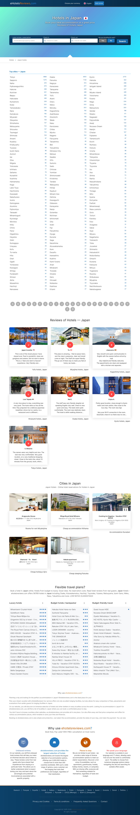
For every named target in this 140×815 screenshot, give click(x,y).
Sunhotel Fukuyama (60, 613)
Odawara (53, 203)
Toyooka (93, 166)
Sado (52, 166)
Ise (11, 157)
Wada (52, 120)
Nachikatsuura (96, 286)
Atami (52, 98)
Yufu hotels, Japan (39, 370)
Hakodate (14, 98)
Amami (13, 138)
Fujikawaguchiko (17, 86)
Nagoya (53, 83)
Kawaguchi (54, 200)
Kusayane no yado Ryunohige (28, 334)
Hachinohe (14, 191)
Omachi (93, 258)
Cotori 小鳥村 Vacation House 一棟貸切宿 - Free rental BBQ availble (24, 657)
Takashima (54, 142)
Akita (12, 280)
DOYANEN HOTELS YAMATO (70, 384)
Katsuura (93, 265)
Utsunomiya (94, 160)
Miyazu (92, 234)
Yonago (93, 191)
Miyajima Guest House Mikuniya (70, 334)
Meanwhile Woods (101, 674)
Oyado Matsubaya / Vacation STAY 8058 (108, 616)
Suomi (97, 790)
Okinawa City (55, 151)
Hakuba (93, 80)
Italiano (51, 790)
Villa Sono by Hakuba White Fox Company (108, 636)
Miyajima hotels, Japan (79, 370)
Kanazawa (54, 86)
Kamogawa (14, 203)
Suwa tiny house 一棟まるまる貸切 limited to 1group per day (66, 650)
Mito (91, 194)
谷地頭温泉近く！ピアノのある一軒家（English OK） (24, 643)
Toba (92, 243)
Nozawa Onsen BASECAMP (105, 613)
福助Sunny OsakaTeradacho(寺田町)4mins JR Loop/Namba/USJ (24, 647)
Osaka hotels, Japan (80, 419)
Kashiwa (53, 286)
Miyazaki (13, 117)
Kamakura (14, 114)
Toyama (93, 163)
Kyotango (14, 218)
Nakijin (92, 129)
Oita (51, 222)
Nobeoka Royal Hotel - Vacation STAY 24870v (108, 660)
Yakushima (94, 185)
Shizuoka (14, 129)
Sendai (92, 111)
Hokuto (93, 148)
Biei (51, 145)
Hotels (11, 60)
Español (35, 790)
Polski (71, 790)
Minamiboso (95, 154)
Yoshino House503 (101, 650)
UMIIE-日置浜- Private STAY (21, 667)
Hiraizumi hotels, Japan (37, 419)
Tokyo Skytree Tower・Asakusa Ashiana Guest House (66, 633)
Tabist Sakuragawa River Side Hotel (108, 623)
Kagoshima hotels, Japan (120, 372)
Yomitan (53, 172)
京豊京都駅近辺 (100, 657)
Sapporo (13, 80)
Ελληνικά (48, 792)
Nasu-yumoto (95, 209)
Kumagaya (14, 243)
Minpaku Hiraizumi (28, 384)
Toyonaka (94, 283)
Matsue (53, 154)
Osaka (52, 77)
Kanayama (54, 206)
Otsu (12, 160)
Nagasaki (93, 117)
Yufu (51, 95)
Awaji (92, 123)
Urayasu (13, 246)
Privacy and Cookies (41, 801)
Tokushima (54, 148)
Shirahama (14, 123)
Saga (52, 240)
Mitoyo (92, 268)
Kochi (92, 142)
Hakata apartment (70, 559)
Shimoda (13, 135)
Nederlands (62, 790)
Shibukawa (94, 277)
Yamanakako (15, 108)
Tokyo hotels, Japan (39, 468)
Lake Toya (14, 188)
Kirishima (54, 178)
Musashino (14, 283)
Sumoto (53, 163)
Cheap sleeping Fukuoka (78, 573)
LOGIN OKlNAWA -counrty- (63, 630)
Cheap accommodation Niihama (75, 528)
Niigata (13, 163)
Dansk (114, 790)
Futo (91, 222)
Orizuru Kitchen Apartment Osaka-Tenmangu (66, 667)
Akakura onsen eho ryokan (105, 643)
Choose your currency (72, 3)
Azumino (13, 206)
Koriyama (93, 200)
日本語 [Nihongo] (71, 792)
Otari (12, 258)
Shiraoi (13, 277)
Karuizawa (54, 126)
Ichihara (13, 169)
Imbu (12, 225)
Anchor (97, 640)
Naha (12, 83)
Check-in (46, 37)
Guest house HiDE (101, 609)
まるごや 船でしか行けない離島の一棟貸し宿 (66, 647)
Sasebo (53, 157)
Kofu (12, 249)
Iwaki (52, 225)
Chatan (93, 132)
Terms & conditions (61, 801)
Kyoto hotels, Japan (122, 421)
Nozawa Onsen (96, 126)
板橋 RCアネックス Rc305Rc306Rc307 (66, 619)
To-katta (13, 252)
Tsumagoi (14, 132)
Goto (92, 212)
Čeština (123, 790)
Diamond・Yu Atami (28, 559)
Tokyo (12, 77)
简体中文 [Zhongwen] (87, 792)
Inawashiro (54, 255)
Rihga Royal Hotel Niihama (70, 516)
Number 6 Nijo (111, 384)
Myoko (52, 132)
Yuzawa (13, 148)
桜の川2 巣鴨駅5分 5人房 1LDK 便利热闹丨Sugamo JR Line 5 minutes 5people (24, 640)
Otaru (52, 102)
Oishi (12, 240)
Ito (91, 89)
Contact (104, 801)
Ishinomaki (54, 218)
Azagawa (93, 225)
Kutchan (13, 92)
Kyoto (92, 77)
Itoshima (13, 178)
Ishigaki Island (95, 86)
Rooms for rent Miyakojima (36, 528)
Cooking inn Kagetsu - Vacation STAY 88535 (113, 517)
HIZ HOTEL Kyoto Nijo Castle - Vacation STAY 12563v (108, 619)
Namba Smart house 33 (62, 657)
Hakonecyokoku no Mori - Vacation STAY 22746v (108, 653)
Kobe (12, 105)
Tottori (92, 215)
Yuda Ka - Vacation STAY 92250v (66, 664)
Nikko (52, 105)
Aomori (13, 154)
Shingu (13, 271)
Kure (51, 249)
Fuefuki (92, 203)
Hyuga (52, 234)
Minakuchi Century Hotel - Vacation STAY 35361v (108, 647)
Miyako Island (95, 92)
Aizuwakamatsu (56, 246)
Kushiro (53, 258)
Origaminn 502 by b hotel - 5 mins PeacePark (24, 619)
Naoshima (54, 243)
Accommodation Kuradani (119, 532)
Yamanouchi (95, 138)
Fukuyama (54, 138)
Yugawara (94, 271)
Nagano (53, 135)
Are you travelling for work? (107, 37)
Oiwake (53, 274)
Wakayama (54, 185)
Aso (91, 172)
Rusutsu (93, 274)
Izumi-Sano (14, 151)
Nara (12, 111)
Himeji (52, 188)
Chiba (52, 129)
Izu (91, 169)
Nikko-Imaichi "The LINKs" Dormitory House (108, 670)
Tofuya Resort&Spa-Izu (20, 616)
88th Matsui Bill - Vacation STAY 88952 (66, 623)
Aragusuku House (28, 516)
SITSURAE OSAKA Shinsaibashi (23, 623)
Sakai (92, 228)
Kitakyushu (14, 145)
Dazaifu (53, 252)
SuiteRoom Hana (17, 613)
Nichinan (53, 215)
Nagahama (94, 237)
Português (80, 790)
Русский (58, 792)
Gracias (111, 334)
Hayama (13, 237)
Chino (12, 228)
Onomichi (54, 117)
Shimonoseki (55, 175)
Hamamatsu (15, 182)
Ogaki (12, 262)
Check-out (74, 37)
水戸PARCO (98, 626)
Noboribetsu (95, 255)
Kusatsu (13, 142)
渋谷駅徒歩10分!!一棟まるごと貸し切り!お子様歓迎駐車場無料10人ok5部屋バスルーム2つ (24, 660)
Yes (103, 41)
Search (122, 41)
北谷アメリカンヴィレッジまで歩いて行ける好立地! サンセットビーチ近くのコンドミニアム (24, 626)
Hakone (13, 89)
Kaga (12, 185)
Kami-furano (55, 262)
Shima (92, 175)
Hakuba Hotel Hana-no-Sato (64, 609)
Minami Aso (54, 194)
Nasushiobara (95, 182)
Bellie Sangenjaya (17, 670)
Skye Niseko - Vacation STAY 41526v (108, 664)
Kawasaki (14, 194)
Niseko (92, 114)
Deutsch (17, 790)
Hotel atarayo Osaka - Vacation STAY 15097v (108, 630)
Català (43, 790)
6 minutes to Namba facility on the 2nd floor (66, 653)
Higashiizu (14, 234)
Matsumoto (94, 108)
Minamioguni (15, 215)
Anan (52, 265)
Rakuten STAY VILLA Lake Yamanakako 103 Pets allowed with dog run (66, 626)
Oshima (53, 197)
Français (26, 790)
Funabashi (14, 274)
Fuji (51, 228)
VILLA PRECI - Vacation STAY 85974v (66, 660)
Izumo (12, 200)
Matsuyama (14, 126)
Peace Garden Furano (19, 674)
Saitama (13, 172)
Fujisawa (93, 135)
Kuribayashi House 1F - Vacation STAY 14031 (108, 667)
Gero (52, 277)
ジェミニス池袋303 (60, 640)
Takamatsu (54, 92)
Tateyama (94, 157)
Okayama (14, 120)
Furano (92, 98)
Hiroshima (94, 83)
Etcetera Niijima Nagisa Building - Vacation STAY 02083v (24, 653)
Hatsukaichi (94, 252)
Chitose (53, 169)
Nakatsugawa (95, 289)
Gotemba (53, 212)
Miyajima (93, 280)
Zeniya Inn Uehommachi (62, 670)
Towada (53, 271)
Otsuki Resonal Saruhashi (20, 636)
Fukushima (54, 231)
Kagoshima (54, 111)
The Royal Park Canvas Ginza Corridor (24, 630)
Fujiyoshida (94, 120)
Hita (11, 255)
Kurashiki (13, 175)
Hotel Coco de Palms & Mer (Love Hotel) (66, 616)
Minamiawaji (95, 206)
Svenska (106, 790)
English (89, 3)
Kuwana (93, 262)
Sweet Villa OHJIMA (18, 664)
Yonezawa (14, 265)
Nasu (52, 123)
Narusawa (14, 289)
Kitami (52, 289)
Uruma (92, 151)
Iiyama (92, 197)
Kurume (53, 237)
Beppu (12, 95)
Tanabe (53, 182)
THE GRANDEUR (59, 636)
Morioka (13, 222)
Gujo (91, 231)
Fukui (12, 231)
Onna (92, 105)
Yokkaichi (94, 240)
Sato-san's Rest (28, 433)
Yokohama (94, 95)
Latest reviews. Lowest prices (21, 37)
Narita (92, 178)
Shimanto (93, 249)
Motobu (53, 108)
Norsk (90, 790)
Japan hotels (22, 60)
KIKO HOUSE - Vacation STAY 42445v (24, 633)
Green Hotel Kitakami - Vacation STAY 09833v (108, 633)
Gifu (51, 160)
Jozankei (93, 246)
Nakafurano (14, 197)
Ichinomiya (94, 188)
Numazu (93, 145)
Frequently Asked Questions (85, 801)
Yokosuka (14, 166)
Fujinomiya (14, 209)
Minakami (54, 268)
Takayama (54, 89)
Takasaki (13, 212)
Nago (92, 102)
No (111, 41)
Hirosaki (53, 280)
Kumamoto (14, 102)
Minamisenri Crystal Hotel (21, 609)
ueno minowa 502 (17, 650)
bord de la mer (58, 643)
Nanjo (52, 209)
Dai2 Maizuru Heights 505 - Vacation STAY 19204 (66, 674)
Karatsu (93, 218)
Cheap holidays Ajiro (39, 572)
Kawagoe (14, 268)
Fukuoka (53, 80)
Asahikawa (54, 114)
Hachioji (13, 286)
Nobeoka (53, 283)
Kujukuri (53, 191)
